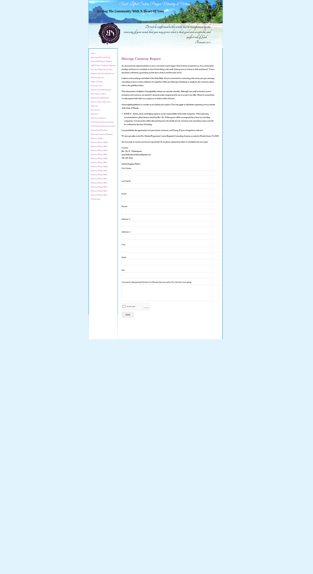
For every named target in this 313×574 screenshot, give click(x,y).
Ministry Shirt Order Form (101, 102)
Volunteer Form (97, 86)
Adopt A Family (97, 82)
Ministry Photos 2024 (99, 150)
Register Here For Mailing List (102, 74)
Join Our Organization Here (101, 69)
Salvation (94, 114)
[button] (214, 5)
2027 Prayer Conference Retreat (103, 65)
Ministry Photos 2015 (99, 187)
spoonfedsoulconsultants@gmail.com (136, 155)
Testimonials (96, 199)
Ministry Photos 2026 (99, 142)
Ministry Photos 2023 (99, 154)
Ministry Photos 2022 (99, 159)
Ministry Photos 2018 (99, 175)
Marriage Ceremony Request (102, 134)
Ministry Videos (97, 138)
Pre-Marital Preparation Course (103, 126)
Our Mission (95, 110)
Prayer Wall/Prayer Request (101, 61)
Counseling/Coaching (99, 130)
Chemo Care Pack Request (101, 90)
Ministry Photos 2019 (99, 171)
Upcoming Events (97, 78)
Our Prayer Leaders (98, 94)
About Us (94, 106)
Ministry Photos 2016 (99, 183)
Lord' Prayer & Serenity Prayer (102, 122)
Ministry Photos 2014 (99, 191)
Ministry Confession (98, 118)
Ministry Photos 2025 (99, 146)
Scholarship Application (100, 98)
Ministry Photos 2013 (99, 195)
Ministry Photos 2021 (99, 163)
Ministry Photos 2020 (99, 167)
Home (93, 53)
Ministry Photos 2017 (99, 179)
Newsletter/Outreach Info (100, 57)
